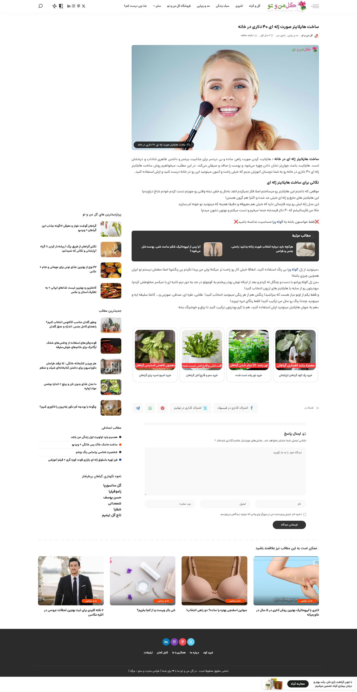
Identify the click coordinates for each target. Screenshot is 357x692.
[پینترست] (78, 6)
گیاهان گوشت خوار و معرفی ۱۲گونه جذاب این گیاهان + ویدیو (69, 228)
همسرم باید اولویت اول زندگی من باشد (94, 437)
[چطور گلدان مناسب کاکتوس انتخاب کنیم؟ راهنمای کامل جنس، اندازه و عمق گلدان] (111, 325)
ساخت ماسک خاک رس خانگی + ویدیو (95, 445)
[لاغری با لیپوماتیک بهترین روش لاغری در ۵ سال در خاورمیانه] (286, 580)
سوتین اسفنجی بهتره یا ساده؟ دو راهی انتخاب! (216, 610)
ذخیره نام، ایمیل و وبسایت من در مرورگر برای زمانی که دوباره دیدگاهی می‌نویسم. (261, 514)
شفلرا (117, 510)
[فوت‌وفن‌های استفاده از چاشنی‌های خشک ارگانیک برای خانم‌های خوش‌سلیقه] (111, 346)
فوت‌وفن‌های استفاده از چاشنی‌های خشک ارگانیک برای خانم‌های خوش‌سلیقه (71, 345)
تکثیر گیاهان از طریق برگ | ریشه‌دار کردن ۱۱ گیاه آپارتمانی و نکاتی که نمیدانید (68, 248)
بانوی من (281, 35)
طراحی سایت (152, 671)
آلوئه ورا (277, 222)
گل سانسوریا (112, 486)
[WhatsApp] (150, 408)
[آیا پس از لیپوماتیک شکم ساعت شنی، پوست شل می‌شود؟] (179, 249)
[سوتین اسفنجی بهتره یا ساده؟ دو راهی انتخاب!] (214, 580)
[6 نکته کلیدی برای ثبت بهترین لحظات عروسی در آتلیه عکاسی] (71, 580)
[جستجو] (40, 6)
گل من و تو (307, 35)
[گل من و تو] (287, 6)
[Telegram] (138, 408)
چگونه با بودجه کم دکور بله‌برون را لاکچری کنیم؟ (67, 407)
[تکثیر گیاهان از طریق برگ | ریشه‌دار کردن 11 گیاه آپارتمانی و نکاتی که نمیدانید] (111, 249)
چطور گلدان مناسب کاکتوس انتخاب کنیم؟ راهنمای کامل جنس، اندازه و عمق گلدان (71, 324)
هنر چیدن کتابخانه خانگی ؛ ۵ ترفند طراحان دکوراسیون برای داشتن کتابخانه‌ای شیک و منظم (68, 365)
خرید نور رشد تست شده (249, 375)
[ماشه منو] (313, 6)
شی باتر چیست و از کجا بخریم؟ (156, 610)
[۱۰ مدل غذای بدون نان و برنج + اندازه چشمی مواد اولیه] (111, 387)
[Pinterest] (162, 408)
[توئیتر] (83, 6)
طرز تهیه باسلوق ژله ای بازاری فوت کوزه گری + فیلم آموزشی (83, 460)
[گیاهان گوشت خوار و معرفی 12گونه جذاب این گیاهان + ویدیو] (111, 229)
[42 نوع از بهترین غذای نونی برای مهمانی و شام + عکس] (111, 270)
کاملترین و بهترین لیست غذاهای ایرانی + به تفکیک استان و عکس (70, 290)
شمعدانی (114, 504)
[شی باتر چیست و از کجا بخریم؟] (143, 580)
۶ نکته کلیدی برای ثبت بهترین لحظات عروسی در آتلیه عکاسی (74, 613)
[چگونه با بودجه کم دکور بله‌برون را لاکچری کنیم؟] (111, 408)
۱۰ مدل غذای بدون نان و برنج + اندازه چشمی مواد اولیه (70, 386)
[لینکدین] (68, 6)
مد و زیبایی (293, 35)
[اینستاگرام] (73, 6)
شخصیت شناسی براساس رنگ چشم (97, 452)
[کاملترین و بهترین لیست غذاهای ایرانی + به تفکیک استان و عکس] (111, 291)
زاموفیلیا (115, 492)
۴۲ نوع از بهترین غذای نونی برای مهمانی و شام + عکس (68, 269)
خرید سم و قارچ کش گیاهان (202, 375)
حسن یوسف (112, 498)
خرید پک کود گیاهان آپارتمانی (295, 375)
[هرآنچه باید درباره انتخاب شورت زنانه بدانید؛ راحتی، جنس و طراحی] (271, 249)
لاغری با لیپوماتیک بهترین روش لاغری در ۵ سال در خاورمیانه (287, 613)
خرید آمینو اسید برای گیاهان (155, 375)
